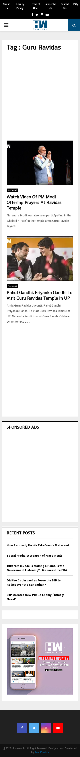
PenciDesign (42, 752)
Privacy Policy (20, 6)
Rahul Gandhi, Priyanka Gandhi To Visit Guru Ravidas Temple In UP (39, 295)
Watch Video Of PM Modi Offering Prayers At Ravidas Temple (34, 202)
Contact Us (64, 6)
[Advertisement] (40, 96)
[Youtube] (58, 728)
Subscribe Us (50, 6)
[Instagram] (46, 728)
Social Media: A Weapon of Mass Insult (34, 556)
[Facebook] (22, 728)
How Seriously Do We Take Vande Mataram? (38, 545)
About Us (6, 6)
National (12, 190)
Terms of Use (35, 6)
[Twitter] (34, 728)
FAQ (75, 4)
